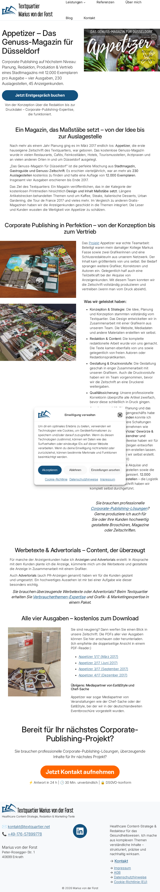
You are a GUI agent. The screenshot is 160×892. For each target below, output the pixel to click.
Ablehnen (75, 470)
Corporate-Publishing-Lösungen (119, 508)
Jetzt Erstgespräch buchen (40, 95)
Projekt (94, 243)
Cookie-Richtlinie (56, 479)
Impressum (107, 479)
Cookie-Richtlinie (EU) (130, 882)
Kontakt (121, 861)
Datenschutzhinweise (83, 479)
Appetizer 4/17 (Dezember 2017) (103, 675)
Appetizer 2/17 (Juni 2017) (98, 663)
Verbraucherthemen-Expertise (59, 597)
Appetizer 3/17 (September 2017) (103, 669)
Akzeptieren (49, 470)
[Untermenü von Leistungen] (84, 2)
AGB (117, 872)
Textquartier (45, 810)
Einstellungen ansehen (105, 470)
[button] (120, 415)
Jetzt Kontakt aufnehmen (80, 771)
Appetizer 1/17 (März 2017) (98, 657)
